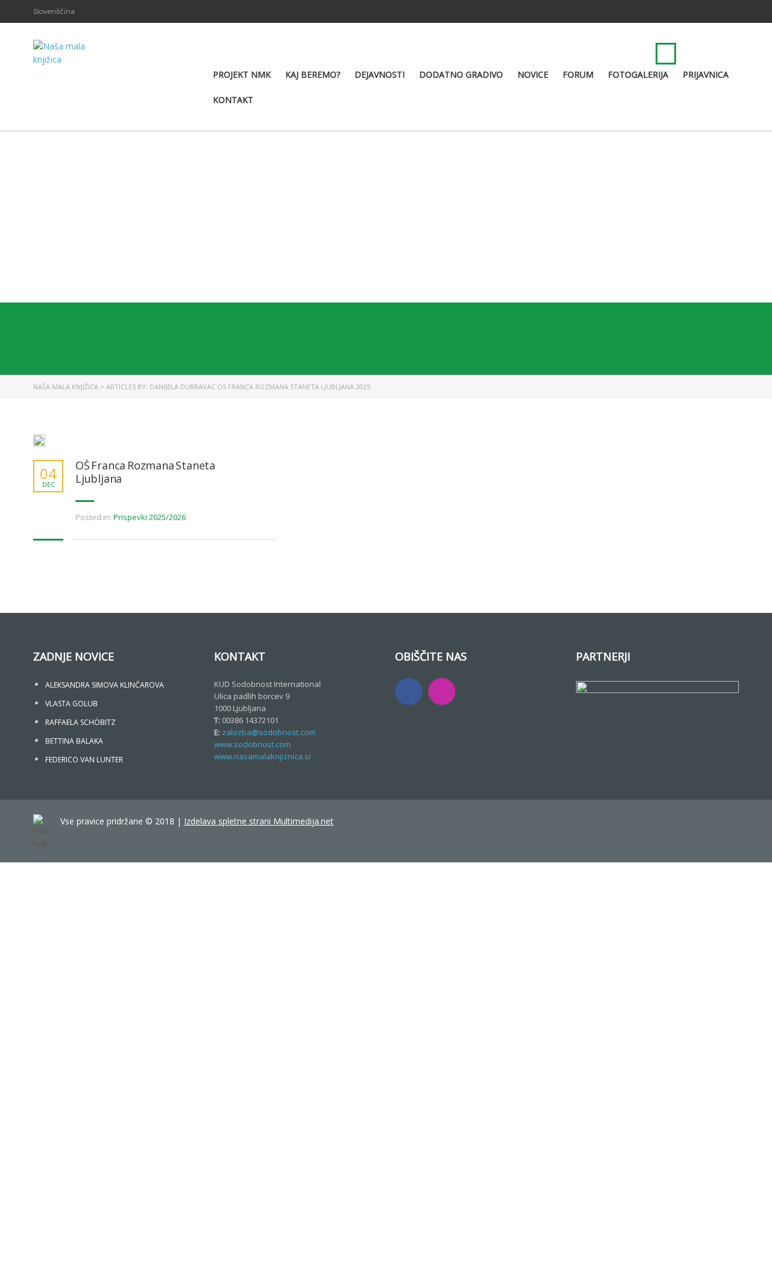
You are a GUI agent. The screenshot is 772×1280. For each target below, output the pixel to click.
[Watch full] (39, 441)
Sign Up (68, 1260)
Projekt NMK (242, 74)
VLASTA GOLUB (71, 703)
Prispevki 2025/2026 (149, 517)
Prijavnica (706, 74)
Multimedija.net (303, 821)
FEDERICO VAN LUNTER (84, 760)
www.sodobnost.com (252, 744)
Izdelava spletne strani (228, 821)
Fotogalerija (638, 74)
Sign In (97, 1260)
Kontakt (233, 99)
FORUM (578, 74)
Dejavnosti (380, 74)
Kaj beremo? (312, 74)
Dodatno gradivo (461, 74)
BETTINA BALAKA (74, 741)
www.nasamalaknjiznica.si (262, 756)
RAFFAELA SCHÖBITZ (80, 722)
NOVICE (532, 74)
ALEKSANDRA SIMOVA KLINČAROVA (104, 685)
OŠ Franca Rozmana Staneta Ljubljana (145, 472)
